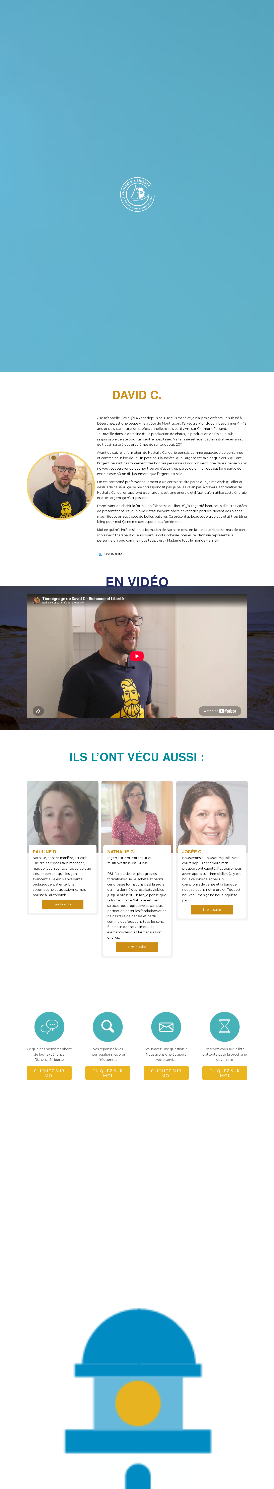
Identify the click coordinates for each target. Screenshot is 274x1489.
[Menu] (242, 9)
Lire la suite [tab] (113, 554)
